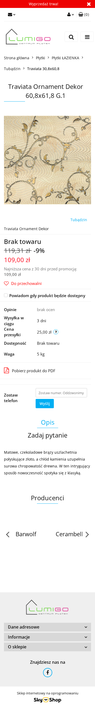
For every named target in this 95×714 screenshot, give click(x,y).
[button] (83, 14)
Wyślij (45, 403)
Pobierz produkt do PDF (33, 370)
